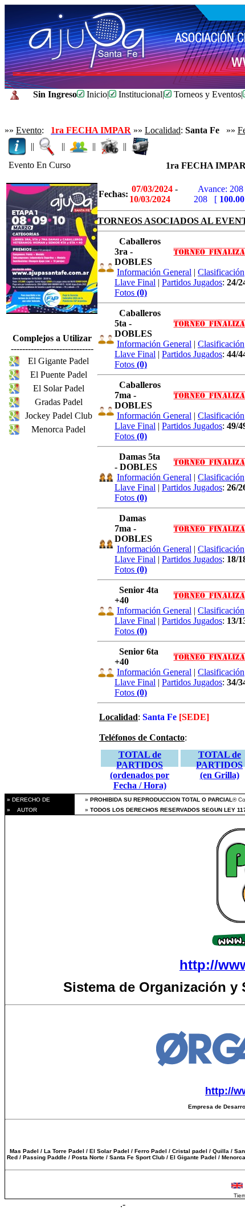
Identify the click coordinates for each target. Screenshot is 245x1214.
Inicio (95, 94)
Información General (154, 272)
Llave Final (135, 282)
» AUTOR (21, 810)
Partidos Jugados (192, 282)
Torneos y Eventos (206, 94)
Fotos (131, 292)
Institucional (139, 94)
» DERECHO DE (27, 799)
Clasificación (221, 272)
